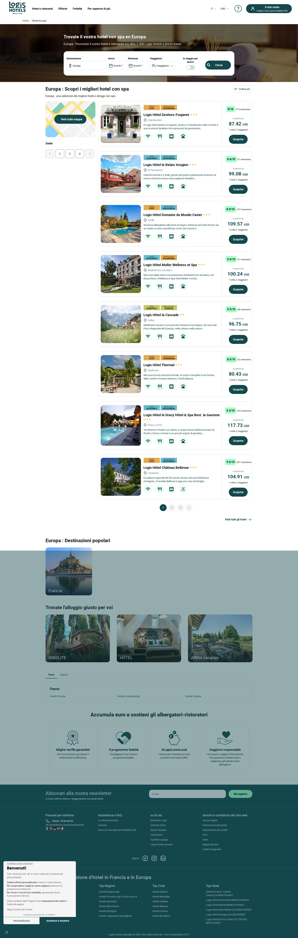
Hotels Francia (57, 696)
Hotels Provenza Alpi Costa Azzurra (118, 896)
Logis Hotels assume (161, 844)
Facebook (145, 858)
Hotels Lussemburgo (129, 696)
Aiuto (205, 839)
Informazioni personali (215, 825)
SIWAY (186, 934)
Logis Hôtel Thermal (159, 365)
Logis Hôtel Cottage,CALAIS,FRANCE (225, 914)
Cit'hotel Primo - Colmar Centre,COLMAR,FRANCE (219, 893)
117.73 (238, 425)
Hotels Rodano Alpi (109, 891)
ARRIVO (111, 58)
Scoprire (238, 139)
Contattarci (156, 834)
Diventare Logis (158, 820)
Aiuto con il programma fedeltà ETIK (117, 830)
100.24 (238, 273)
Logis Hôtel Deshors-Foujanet (166, 114)
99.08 (238, 173)
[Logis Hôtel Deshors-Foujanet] (121, 124)
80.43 (238, 373)
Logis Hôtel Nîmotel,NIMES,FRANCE (225, 904)
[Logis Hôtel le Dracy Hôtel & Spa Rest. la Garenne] (121, 425)
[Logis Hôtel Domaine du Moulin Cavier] (121, 224)
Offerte (62, 9)
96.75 (238, 323)
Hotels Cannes (160, 911)
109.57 (238, 223)
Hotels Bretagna (107, 911)
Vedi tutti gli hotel (235, 519)
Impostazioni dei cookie (215, 830)
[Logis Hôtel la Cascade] (121, 324)
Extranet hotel (157, 825)
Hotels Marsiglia (161, 896)
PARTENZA (133, 58)
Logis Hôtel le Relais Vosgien (166, 164)
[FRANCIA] (69, 571)
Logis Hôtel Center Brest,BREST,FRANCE (227, 900)
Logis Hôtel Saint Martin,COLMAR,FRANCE (229, 909)
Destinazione (74, 58)
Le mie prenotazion (108, 820)
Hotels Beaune (160, 906)
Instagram (154, 858)
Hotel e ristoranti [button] (42, 9)
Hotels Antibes (160, 901)
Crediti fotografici (212, 849)
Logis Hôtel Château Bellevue (166, 467)
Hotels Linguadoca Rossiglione (115, 915)
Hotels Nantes (160, 891)
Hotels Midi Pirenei (109, 906)
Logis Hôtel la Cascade (161, 314)
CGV (205, 834)
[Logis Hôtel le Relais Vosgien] (121, 174)
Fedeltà (77, 9)
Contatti (102, 825)
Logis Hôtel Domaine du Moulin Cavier (173, 214)
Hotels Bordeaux (161, 915)
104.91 (238, 476)
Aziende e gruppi (159, 839)
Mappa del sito (210, 844)
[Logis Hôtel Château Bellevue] (121, 477)
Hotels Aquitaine (108, 901)
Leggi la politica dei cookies (19, 909)
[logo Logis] (17, 7)
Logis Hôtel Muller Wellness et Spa (170, 264)
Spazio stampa (158, 830)
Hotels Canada (193, 696)
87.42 (238, 123)
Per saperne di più (99, 9)
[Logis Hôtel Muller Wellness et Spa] (121, 274)
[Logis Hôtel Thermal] (121, 374)
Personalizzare (21, 920)
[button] (7, 932)
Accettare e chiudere (57, 920)
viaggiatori (156, 58)
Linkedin (163, 858)
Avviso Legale (210, 820)
